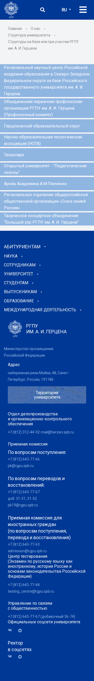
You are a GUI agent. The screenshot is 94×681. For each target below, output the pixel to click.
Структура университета (29, 35)
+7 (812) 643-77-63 (24, 544)
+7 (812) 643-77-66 (24, 459)
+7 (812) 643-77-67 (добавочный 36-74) (41, 616)
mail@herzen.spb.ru (57, 432)
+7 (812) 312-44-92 (24, 432)
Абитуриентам (22, 246)
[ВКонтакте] (12, 630)
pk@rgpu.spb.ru (21, 466)
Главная (15, 28)
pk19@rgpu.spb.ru (23, 505)
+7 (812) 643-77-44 (24, 585)
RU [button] (65, 9)
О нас (35, 28)
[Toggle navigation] (83, 9)
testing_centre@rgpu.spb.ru (31, 591)
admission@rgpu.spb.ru (27, 551)
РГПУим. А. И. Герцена (46, 328)
